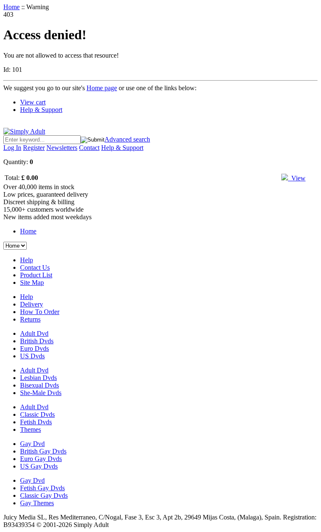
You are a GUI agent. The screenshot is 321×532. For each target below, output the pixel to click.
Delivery (31, 304)
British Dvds (37, 341)
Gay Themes (37, 503)
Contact (89, 147)
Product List (36, 275)
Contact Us (35, 267)
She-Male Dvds (40, 392)
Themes (30, 429)
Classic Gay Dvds (44, 495)
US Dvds (32, 356)
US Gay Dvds (39, 466)
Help (26, 259)
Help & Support (41, 109)
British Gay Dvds (43, 451)
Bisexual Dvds (39, 385)
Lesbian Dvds (38, 377)
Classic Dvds (37, 414)
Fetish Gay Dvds (42, 487)
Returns (30, 319)
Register (34, 147)
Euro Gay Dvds (41, 458)
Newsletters (61, 147)
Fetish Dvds (36, 422)
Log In (12, 147)
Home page (102, 87)
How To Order (39, 311)
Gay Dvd (32, 443)
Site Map (32, 282)
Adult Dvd (34, 333)
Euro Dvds (34, 348)
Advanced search (127, 139)
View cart (33, 102)
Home (11, 6)
